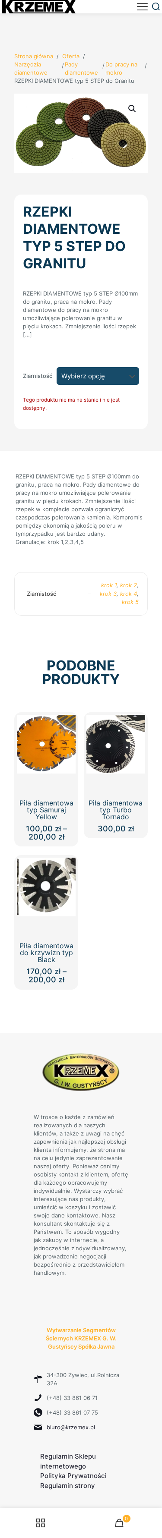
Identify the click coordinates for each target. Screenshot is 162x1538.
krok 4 (128, 593)
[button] (132, 108)
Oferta (70, 56)
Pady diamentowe (81, 68)
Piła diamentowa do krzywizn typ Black (46, 952)
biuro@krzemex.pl (71, 1427)
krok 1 (109, 585)
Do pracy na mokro (121, 68)
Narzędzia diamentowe (31, 68)
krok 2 (128, 585)
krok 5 (130, 601)
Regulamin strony (67, 1485)
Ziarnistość (37, 375)
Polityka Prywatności (73, 1476)
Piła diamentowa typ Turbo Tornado (116, 810)
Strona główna (33, 56)
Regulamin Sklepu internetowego (68, 1461)
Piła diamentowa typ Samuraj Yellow (46, 810)
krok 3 (108, 593)
